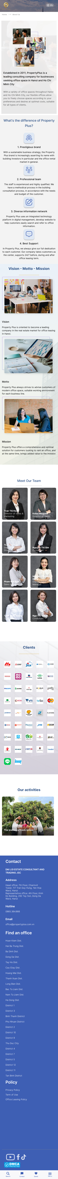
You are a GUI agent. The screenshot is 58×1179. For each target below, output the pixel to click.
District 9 (10, 1037)
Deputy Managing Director (13, 549)
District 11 (10, 1070)
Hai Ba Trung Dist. (15, 946)
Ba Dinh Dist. (12, 951)
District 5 (10, 1059)
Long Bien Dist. (13, 983)
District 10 (11, 1032)
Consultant (38, 550)
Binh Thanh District (15, 1016)
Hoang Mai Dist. (14, 973)
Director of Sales (41, 516)
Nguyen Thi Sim (41, 547)
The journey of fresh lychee (18, 830)
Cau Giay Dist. (13, 967)
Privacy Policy (13, 1090)
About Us (16, 14)
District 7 (10, 1054)
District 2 (10, 1027)
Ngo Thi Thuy (40, 615)
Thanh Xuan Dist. (14, 978)
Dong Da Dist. (12, 956)
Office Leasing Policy (16, 1099)
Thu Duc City (12, 1043)
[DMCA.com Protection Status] (12, 1165)
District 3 (10, 1010)
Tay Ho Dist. (12, 962)
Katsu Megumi (40, 513)
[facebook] (18, 1157)
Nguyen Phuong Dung (41, 577)
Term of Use (12, 1094)
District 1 (10, 1005)
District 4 (10, 1048)
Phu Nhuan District (15, 1021)
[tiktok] (23, 1157)
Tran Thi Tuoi (11, 544)
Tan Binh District (14, 1075)
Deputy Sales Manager (39, 583)
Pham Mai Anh (11, 581)
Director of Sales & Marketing (13, 515)
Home (5, 14)
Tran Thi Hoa (11, 510)
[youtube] (10, 1157)
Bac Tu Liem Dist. (14, 989)
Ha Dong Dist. (12, 1000)
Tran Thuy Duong (13, 615)
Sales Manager (11, 584)
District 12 (11, 1064)
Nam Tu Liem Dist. (15, 994)
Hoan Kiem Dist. (14, 940)
